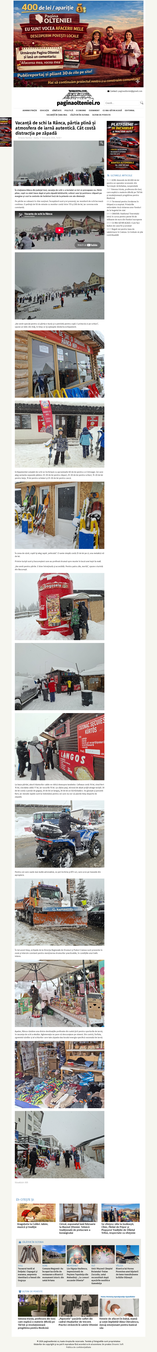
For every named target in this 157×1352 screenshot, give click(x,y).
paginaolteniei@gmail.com (130, 91)
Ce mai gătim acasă (112, 110)
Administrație (30, 110)
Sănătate (57, 110)
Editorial (130, 110)
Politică (69, 110)
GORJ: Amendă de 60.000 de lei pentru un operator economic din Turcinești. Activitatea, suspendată (123, 183)
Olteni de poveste (101, 115)
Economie (81, 110)
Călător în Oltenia (79, 115)
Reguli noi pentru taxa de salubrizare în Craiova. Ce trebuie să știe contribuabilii (125, 232)
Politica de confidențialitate (78, 1347)
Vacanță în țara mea (56, 115)
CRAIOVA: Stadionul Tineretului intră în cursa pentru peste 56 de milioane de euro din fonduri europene (124, 217)
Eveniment (94, 110)
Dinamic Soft (117, 1344)
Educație (44, 110)
